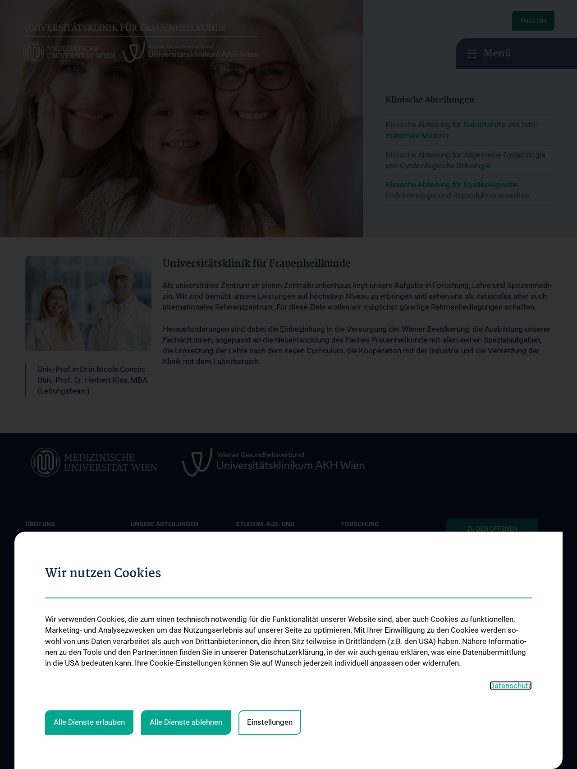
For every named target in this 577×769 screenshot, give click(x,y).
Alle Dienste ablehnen (186, 722)
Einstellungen (270, 722)
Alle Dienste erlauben (89, 722)
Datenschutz (511, 685)
